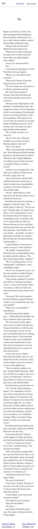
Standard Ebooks (3, 3)
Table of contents (31, 3)
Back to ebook (20, 3)
